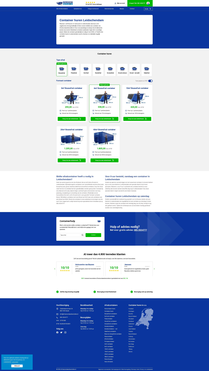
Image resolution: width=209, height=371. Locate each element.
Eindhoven (131, 346)
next (154, 269)
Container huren (108, 311)
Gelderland (131, 324)
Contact (132, 8)
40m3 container (108, 356)
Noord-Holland (132, 316)
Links (138, 369)
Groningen (131, 311)
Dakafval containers (110, 331)
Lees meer (15, 362)
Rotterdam (131, 341)
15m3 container (108, 351)
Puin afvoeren (108, 359)
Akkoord (17, 366)
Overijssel (131, 321)
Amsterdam (132, 339)
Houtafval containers (110, 321)
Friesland (131, 308)
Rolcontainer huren (109, 308)
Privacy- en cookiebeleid (146, 369)
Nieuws (122, 8)
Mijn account (121, 3)
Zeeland (131, 331)
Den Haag (131, 344)
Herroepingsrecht (116, 369)
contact (88, 227)
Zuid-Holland (132, 329)
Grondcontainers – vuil (110, 329)
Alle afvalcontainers (62, 8)
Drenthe (131, 314)
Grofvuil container (109, 316)
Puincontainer (108, 319)
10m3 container (108, 349)
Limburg (131, 336)
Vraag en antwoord (93, 8)
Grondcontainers (109, 326)
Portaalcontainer (109, 341)
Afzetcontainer (108, 339)
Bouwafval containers (110, 314)
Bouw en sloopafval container (112, 334)
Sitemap (133, 369)
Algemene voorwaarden (104, 369)
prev (54, 269)
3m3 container (108, 344)
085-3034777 (140, 229)
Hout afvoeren (108, 361)
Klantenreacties (109, 8)
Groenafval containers (110, 324)
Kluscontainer (108, 336)
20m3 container (108, 354)
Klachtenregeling (126, 369)
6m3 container (108, 346)
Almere (130, 351)
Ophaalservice (78, 8)
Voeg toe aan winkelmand (70, 119)
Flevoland (131, 319)
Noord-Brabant (133, 334)
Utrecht (131, 326)
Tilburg (130, 349)
